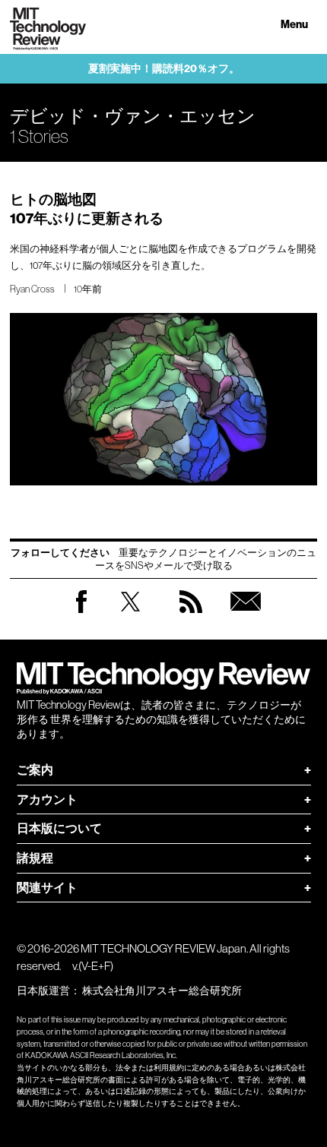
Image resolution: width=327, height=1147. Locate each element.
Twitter (130, 616)
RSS (190, 616)
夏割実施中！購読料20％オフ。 (164, 68)
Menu (294, 24)
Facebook (81, 612)
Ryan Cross (32, 289)
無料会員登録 (245, 616)
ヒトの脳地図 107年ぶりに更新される (87, 209)
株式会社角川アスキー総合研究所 (162, 990)
